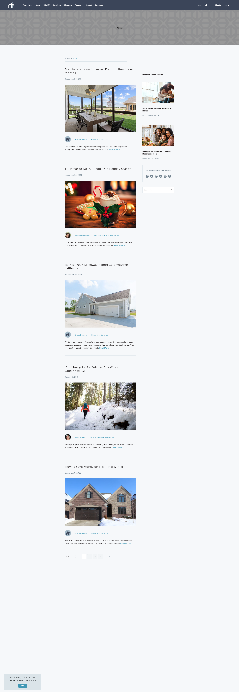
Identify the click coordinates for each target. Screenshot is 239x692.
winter (75, 58)
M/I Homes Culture (150, 115)
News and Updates (150, 158)
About (38, 5)
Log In (227, 5)
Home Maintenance (99, 139)
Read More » (114, 149)
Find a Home (27, 5)
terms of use (14, 680)
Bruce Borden (81, 139)
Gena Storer (80, 437)
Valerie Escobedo (82, 235)
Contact (89, 5)
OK (22, 685)
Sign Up (218, 5)
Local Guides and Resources (106, 235)
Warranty (78, 5)
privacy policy (30, 680)
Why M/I (47, 5)
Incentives (57, 5)
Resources (99, 5)
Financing (68, 5)
